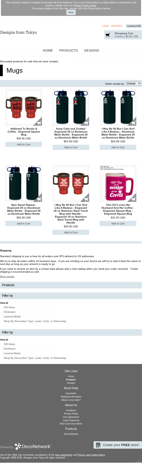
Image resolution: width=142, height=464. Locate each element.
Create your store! (121, 445)
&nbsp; (23, 107)
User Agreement (71, 417)
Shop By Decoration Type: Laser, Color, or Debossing (35, 321)
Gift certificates (71, 434)
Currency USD (134, 26)
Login (105, 26)
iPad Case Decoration (71, 423)
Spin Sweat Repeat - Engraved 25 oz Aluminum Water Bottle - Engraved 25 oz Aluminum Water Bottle (23, 209)
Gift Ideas (9, 307)
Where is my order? (71, 400)
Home (48, 50)
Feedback (71, 410)
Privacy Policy (71, 413)
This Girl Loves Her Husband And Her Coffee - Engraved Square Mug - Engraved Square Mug (118, 209)
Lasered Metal (12, 316)
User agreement (63, 454)
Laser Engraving (71, 420)
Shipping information (71, 396)
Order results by (114, 83)
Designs (91, 50)
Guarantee (71, 393)
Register (116, 26)
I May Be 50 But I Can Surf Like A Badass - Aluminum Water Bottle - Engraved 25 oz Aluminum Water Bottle (118, 133)
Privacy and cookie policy (91, 454)
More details (7, 276)
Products (68, 50)
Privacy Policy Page (84, 5)
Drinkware (10, 311)
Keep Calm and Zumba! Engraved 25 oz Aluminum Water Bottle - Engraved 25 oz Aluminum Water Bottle (71, 133)
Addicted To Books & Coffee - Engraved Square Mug (24, 131)
